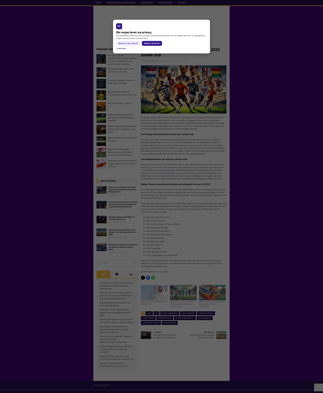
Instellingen (121, 48)
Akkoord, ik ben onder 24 (128, 43)
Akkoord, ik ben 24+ (152, 43)
